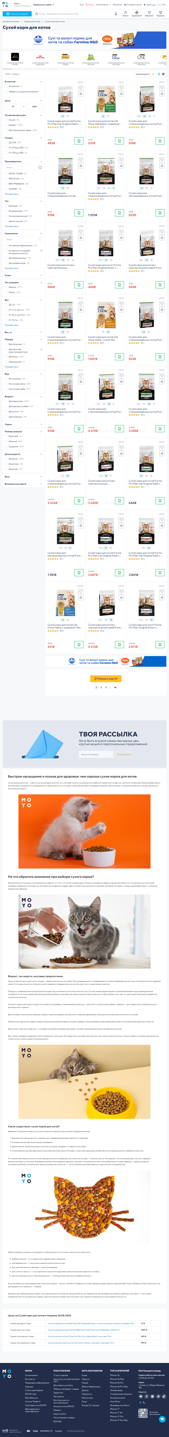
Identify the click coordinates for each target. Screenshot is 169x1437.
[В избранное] (80, 87)
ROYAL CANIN (16, 173)
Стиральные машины (121, 1394)
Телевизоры (116, 1390)
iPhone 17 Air (116, 1412)
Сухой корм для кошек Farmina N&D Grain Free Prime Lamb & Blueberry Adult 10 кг (84, 1330)
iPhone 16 (114, 1375)
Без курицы (15, 378)
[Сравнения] (80, 93)
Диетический (16, 221)
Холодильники (117, 1397)
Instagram (152, 1396)
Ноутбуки (115, 1401)
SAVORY (13, 189)
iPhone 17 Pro (116, 1416)
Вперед (166, 59)
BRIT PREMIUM (16, 183)
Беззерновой (16, 211)
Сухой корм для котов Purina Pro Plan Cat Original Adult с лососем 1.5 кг (79, 1336)
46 (115, 687)
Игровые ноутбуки (119, 1405)
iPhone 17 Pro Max (119, 1420)
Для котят (14, 411)
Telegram (158, 1396)
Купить (79, 140)
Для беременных (17, 258)
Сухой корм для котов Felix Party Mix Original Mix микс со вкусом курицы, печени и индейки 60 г (91, 1323)
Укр (159, 5)
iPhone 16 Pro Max (119, 1386)
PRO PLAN (14, 178)
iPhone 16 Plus (117, 1379)
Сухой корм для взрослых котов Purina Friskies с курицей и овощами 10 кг (81, 1343)
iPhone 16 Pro (116, 1382)
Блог (82, 5)
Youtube (140, 1396)
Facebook (146, 1396)
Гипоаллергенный (18, 216)
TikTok (164, 1396)
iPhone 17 (114, 1409)
